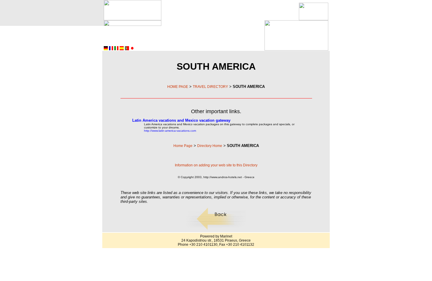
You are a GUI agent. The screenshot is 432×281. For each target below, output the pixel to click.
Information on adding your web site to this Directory (216, 165)
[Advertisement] (230, 11)
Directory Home (209, 146)
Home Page (182, 146)
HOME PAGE (177, 87)
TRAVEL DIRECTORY (210, 87)
